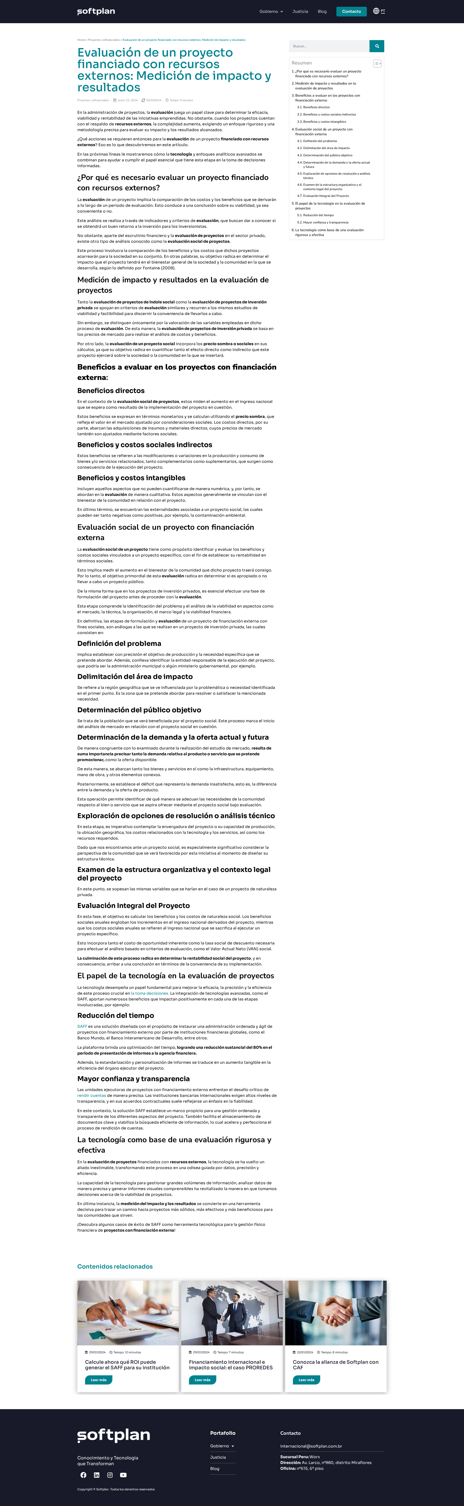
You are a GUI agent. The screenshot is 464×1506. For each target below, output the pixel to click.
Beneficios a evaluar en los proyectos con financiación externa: (327, 98)
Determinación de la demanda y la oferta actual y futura (336, 164)
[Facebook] (83, 1475)
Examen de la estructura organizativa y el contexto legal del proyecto (332, 187)
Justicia (300, 11)
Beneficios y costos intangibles (324, 122)
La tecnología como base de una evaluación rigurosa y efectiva (329, 232)
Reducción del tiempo (318, 215)
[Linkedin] (97, 1475)
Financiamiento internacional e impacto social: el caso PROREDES (231, 1365)
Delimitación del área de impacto (326, 148)
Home (81, 40)
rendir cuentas (91, 1095)
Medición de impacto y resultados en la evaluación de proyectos (325, 86)
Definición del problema (320, 141)
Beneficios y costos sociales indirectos (329, 114)
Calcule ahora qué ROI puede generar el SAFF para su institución (127, 1365)
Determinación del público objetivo (327, 155)
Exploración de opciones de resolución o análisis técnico (336, 175)
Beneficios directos (316, 107)
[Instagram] (110, 1475)
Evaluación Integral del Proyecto (326, 196)
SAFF (82, 1026)
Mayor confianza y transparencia (325, 222)
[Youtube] (123, 1475)
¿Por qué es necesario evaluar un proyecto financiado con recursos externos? (328, 74)
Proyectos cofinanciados (104, 40)
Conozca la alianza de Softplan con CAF (336, 1365)
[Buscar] (377, 46)
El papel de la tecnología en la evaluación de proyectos (330, 206)
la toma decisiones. (150, 993)
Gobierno (269, 11)
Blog (322, 11)
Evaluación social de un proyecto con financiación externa (324, 131)
